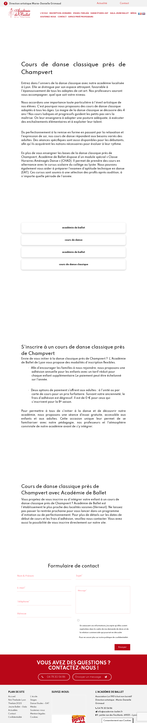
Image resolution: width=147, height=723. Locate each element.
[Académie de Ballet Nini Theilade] (19, 13)
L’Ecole (44, 13)
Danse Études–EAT (99, 13)
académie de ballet (73, 228)
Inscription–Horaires (60, 13)
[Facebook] (6, 3)
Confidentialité (15, 717)
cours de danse (73, 240)
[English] (144, 14)
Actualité (102, 3)
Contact (124, 3)
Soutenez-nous (48, 17)
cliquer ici (83, 641)
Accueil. (12, 697)
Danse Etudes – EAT (39, 703)
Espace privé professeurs (80, 17)
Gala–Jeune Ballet (119, 13)
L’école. (34, 697)
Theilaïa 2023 (15, 703)
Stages (33, 700)
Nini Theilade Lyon (17, 700)
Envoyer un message (88, 677)
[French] (140, 14)
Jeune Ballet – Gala (17, 707)
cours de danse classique (73, 264)
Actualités (13, 710)
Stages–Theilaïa (81, 13)
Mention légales (37, 714)
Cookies (34, 717)
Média (33, 707)
